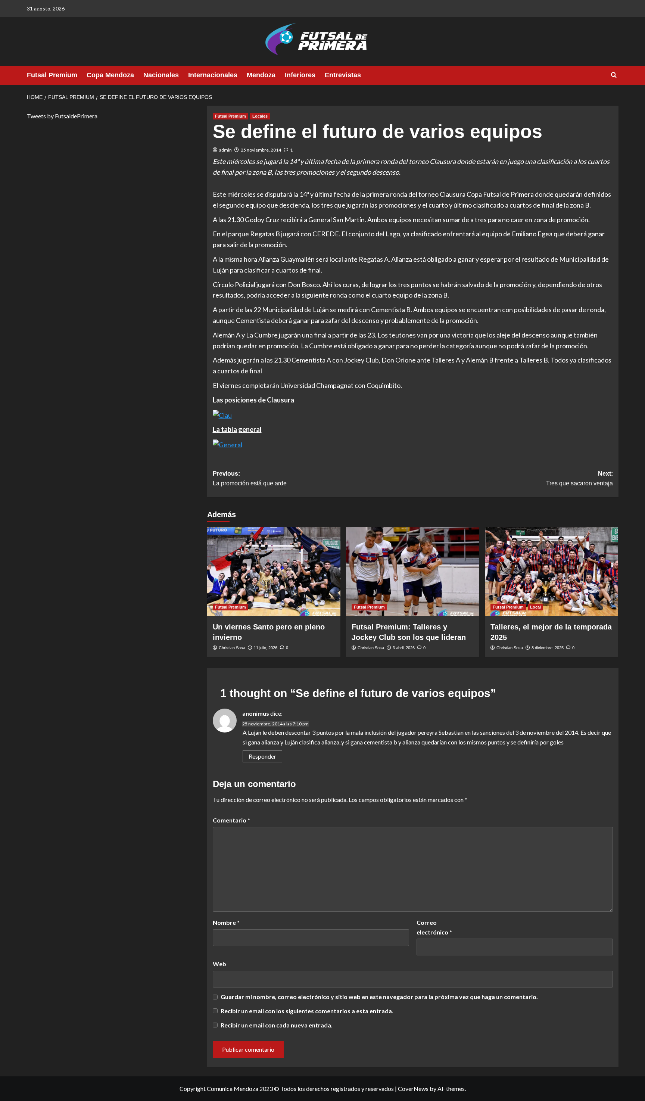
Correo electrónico (434, 927)
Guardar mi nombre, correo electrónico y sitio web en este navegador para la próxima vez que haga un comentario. (379, 996)
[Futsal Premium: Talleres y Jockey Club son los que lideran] (412, 571)
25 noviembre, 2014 (261, 150)
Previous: (250, 478)
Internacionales (212, 75)
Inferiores (300, 75)
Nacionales (161, 75)
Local (535, 607)
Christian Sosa (232, 648)
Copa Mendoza (110, 75)
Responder (262, 756)
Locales (260, 116)
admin (225, 150)
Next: (579, 478)
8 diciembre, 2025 (548, 648)
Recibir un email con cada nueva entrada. (277, 1025)
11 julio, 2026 (265, 648)
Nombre (226, 922)
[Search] (613, 75)
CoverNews (413, 1088)
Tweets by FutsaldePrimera (62, 115)
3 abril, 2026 (404, 648)
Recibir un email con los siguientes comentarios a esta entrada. (307, 1010)
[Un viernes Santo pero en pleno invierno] (273, 571)
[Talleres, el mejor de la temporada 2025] (551, 571)
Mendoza (261, 75)
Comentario (231, 820)
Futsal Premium (52, 75)
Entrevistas (343, 75)
